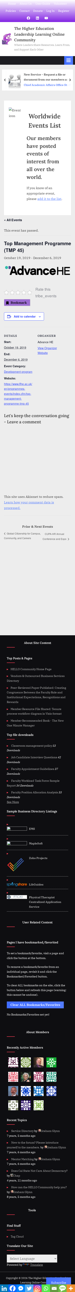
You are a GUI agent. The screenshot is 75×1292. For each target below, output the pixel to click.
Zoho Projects (38, 858)
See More (13, 802)
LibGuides (36, 884)
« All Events (13, 220)
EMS (32, 829)
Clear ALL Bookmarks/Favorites (35, 1005)
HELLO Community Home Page (31, 669)
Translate (36, 1265)
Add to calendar (25, 316)
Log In (50, 11)
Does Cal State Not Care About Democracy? (39, 1171)
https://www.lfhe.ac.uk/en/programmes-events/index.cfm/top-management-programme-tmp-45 (18, 393)
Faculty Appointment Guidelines (32, 769)
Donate (38, 11)
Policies (11, 11)
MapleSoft (36, 843)
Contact (24, 11)
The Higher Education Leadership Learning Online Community (39, 34)
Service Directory (22, 1131)
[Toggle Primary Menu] (68, 60)
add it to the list (49, 199)
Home (12, 3)
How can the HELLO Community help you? (39, 1187)
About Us (26, 3)
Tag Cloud (17, 1236)
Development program (18, 372)
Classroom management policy (31, 745)
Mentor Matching (22, 1159)
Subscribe (58, 1283)
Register (63, 11)
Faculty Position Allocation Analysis (34, 792)
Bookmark (19, 303)
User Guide (42, 3)
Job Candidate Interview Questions (34, 757)
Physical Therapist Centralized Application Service (45, 902)
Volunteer (60, 3)
